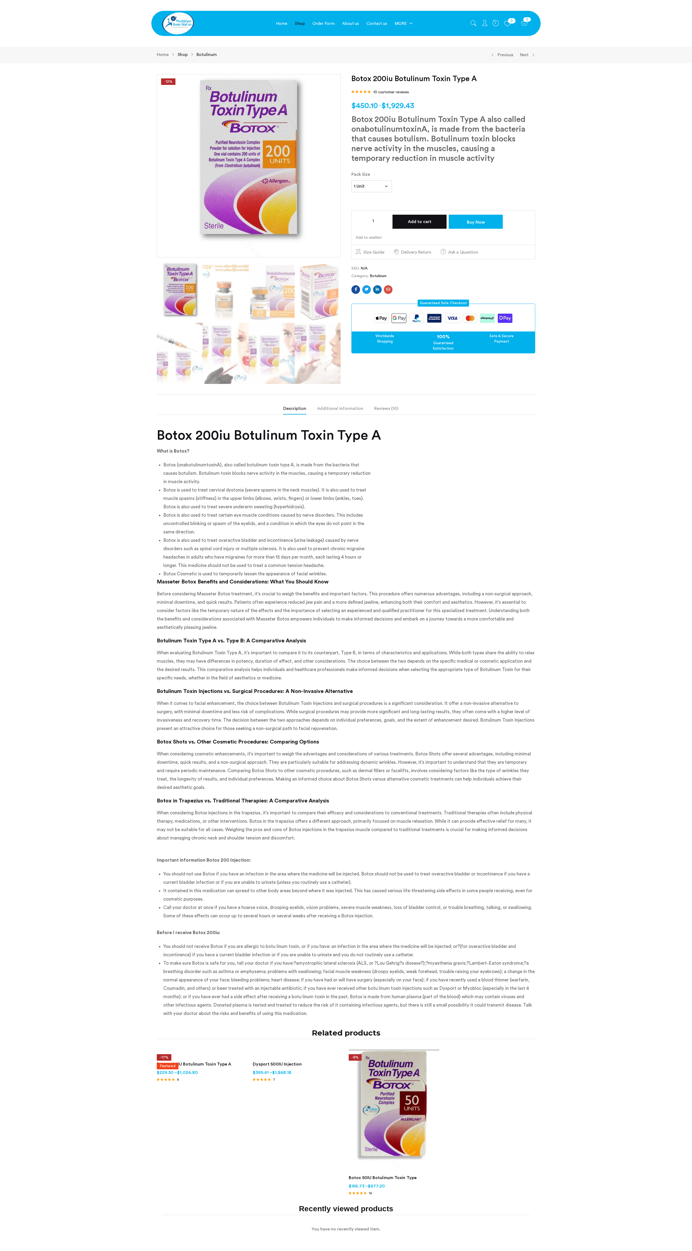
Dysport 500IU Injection (277, 1064)
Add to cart (419, 222)
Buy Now (476, 222)
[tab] (300, 409)
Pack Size (360, 174)
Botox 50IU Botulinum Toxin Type (383, 1178)
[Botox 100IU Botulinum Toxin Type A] (202, 1053)
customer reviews (391, 92)
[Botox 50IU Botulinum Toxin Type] (394, 1110)
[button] (443, 303)
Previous (505, 55)
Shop (183, 54)
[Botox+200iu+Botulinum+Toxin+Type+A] (366, 289)
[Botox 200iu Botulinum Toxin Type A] (355, 289)
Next (524, 55)
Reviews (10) (386, 408)
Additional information (340, 408)
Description (294, 408)
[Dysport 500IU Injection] (298, 1053)
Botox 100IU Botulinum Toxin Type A (194, 1064)
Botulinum (207, 54)
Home (163, 54)
